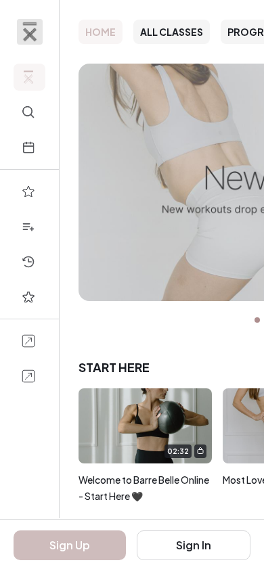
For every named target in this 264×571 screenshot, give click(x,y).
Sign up (69, 545)
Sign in (193, 545)
